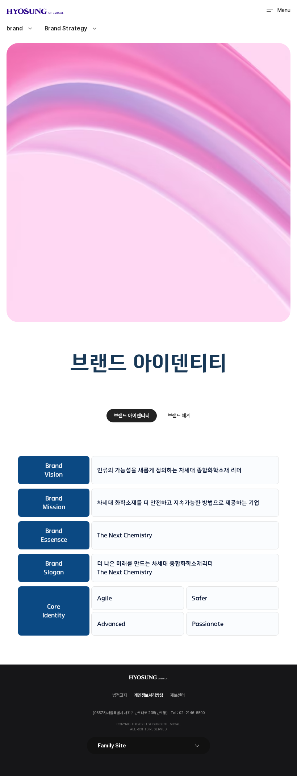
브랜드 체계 (179, 415)
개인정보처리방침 (148, 695)
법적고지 (119, 695)
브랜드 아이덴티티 (132, 415)
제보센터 (177, 695)
